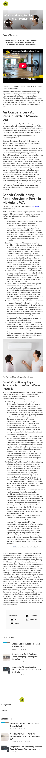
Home (39, 4)
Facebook (33, 616)
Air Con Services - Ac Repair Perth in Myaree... (21, 40)
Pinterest (33, 619)
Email (17, 623)
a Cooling (35, 206)
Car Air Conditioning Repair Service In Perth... (21, 42)
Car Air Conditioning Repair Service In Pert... (21, 44)
